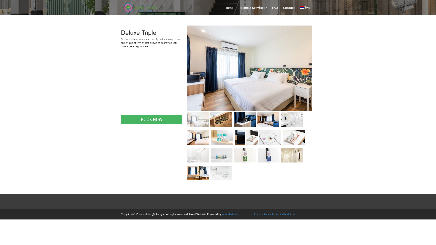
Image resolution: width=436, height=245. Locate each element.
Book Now (151, 119)
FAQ (275, 8)
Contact (289, 8)
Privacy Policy (262, 214)
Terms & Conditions (283, 214)
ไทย (307, 8)
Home (228, 8)
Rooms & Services (252, 8)
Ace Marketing (230, 214)
